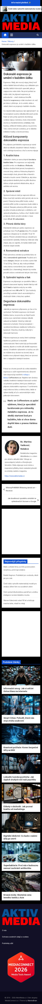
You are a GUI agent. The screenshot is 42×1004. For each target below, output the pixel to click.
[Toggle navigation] (12, 35)
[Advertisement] (21, 532)
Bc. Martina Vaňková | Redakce (26, 445)
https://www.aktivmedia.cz (15, 476)
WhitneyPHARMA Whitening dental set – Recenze (21, 489)
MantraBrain (32, 1001)
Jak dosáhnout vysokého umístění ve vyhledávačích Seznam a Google (22, 499)
